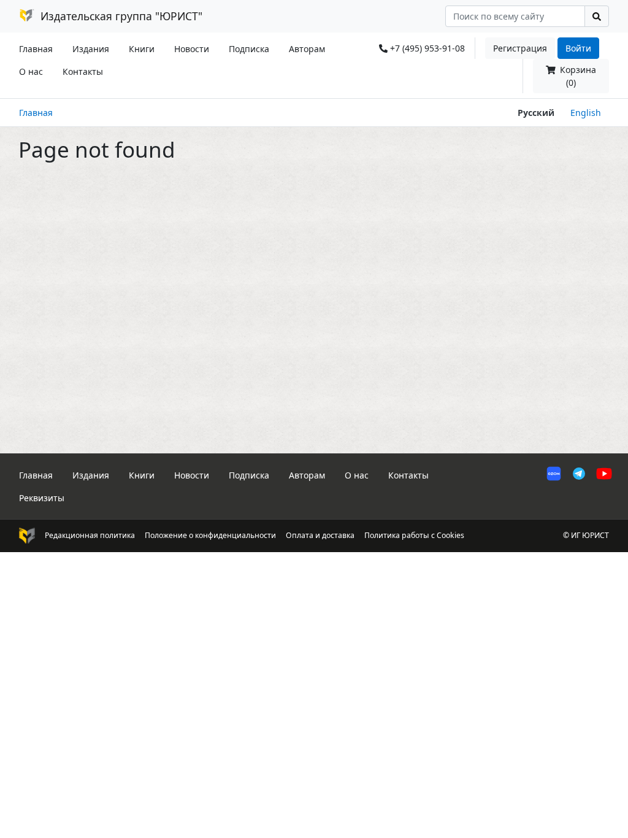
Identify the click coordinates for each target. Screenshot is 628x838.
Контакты (83, 71)
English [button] (585, 112)
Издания (90, 49)
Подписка (249, 49)
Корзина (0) (576, 76)
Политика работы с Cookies (414, 535)
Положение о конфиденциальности (210, 535)
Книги (142, 49)
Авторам (307, 49)
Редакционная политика (90, 535)
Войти (578, 48)
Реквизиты (41, 498)
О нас (31, 71)
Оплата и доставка (320, 535)
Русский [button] (536, 112)
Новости (191, 49)
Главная (36, 49)
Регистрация (520, 48)
